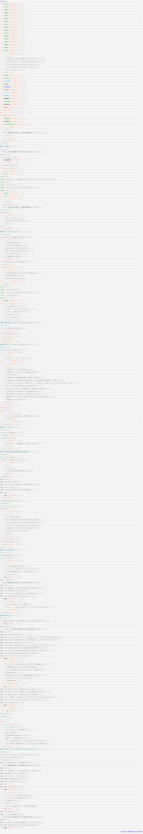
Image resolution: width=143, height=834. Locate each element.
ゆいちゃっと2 (125, 831)
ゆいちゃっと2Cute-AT (136, 831)
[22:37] (2, 1)
